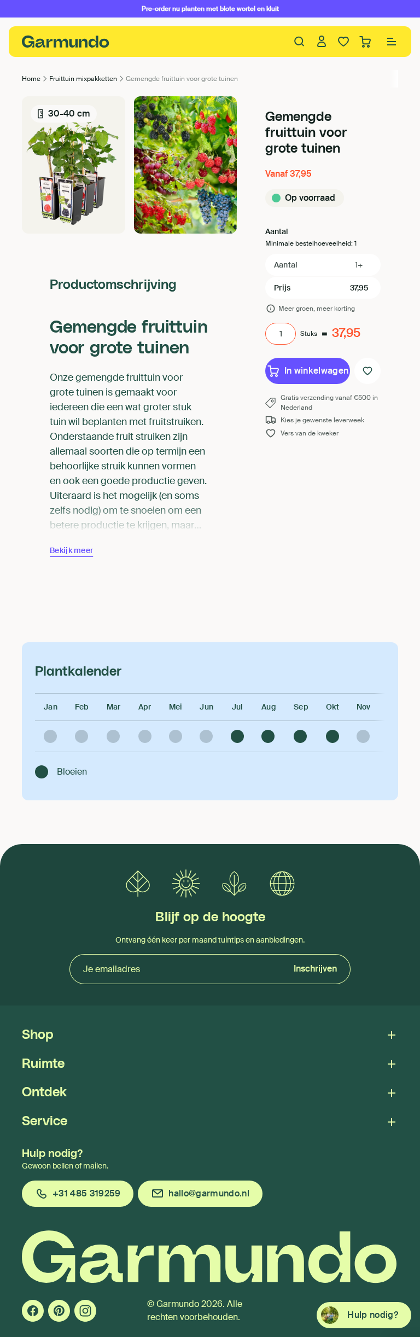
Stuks (308, 333)
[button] (391, 41)
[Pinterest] (59, 1311)
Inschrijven (315, 968)
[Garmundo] (65, 41)
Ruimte (43, 1064)
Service (44, 1121)
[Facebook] (33, 1311)
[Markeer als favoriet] (367, 371)
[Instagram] (85, 1311)
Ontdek (44, 1092)
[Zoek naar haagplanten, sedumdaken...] (300, 42)
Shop (38, 1035)
